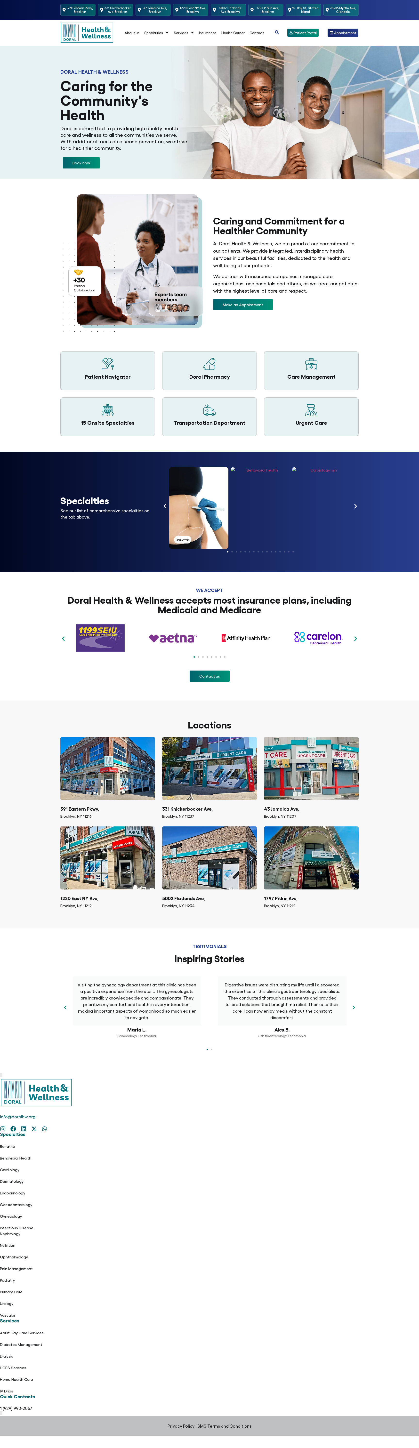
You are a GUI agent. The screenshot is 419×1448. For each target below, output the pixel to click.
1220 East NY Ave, (79, 898)
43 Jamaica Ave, (281, 808)
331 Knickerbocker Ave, (187, 808)
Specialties (153, 33)
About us (132, 33)
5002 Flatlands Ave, (183, 898)
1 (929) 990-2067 (16, 1408)
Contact (257, 33)
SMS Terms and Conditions (224, 1425)
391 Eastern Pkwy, (79, 808)
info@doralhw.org (17, 1116)
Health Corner (233, 33)
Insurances (208, 33)
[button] (81, 162)
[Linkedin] (23, 1129)
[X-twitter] (34, 1129)
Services (181, 33)
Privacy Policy (181, 1425)
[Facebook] (13, 1129)
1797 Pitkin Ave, (281, 898)
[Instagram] (3, 1129)
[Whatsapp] (44, 1129)
